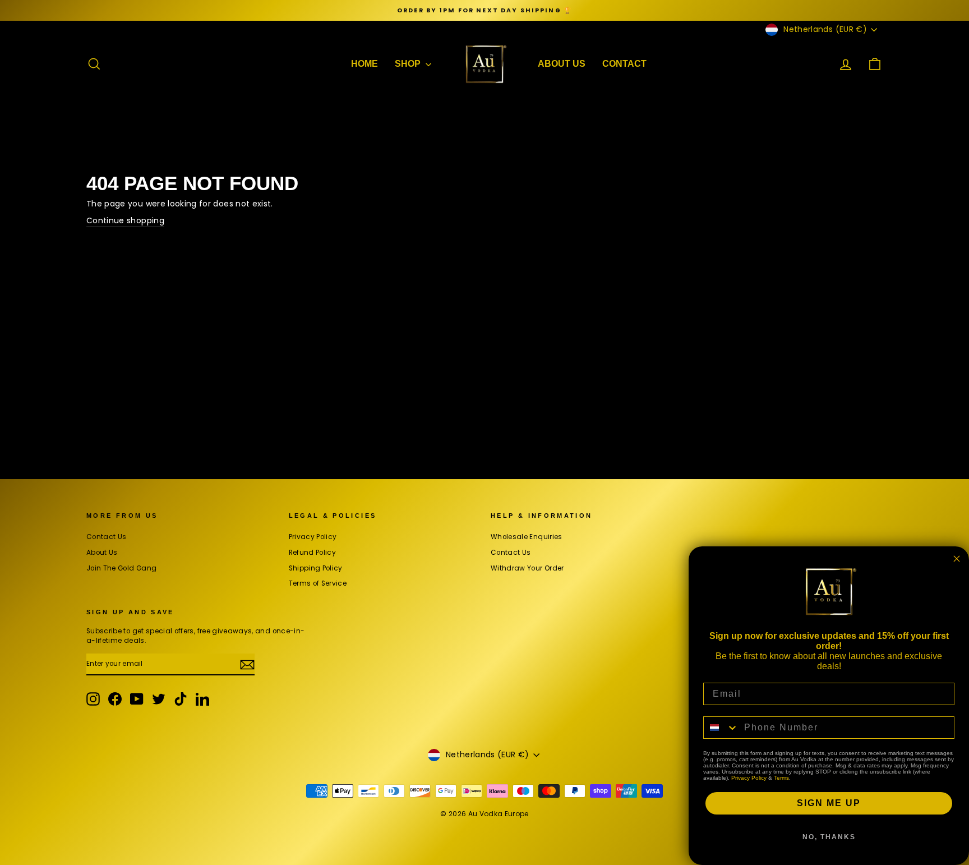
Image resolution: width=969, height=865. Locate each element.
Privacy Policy (313, 536)
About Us (102, 552)
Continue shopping (125, 220)
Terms (781, 778)
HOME (364, 63)
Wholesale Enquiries (526, 536)
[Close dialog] (956, 558)
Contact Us (106, 536)
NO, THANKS (829, 837)
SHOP (409, 63)
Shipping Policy (316, 568)
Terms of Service (318, 583)
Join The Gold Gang (121, 568)
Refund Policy (312, 552)
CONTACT (624, 63)
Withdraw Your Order (527, 568)
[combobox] (721, 727)
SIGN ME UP (829, 803)
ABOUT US (561, 63)
